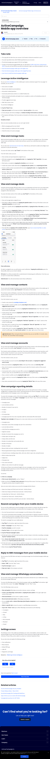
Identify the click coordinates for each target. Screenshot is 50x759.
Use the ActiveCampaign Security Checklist (11, 688)
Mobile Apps (6, 12)
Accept (24, 756)
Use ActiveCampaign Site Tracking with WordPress (13, 693)
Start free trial (25, 676)
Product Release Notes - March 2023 (9, 691)
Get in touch (15, 673)
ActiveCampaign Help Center (9, 10)
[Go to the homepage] (7, 2)
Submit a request (25, 719)
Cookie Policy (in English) (31, 753)
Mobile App (9, 655)
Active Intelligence (17, 655)
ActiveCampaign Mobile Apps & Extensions (30, 10)
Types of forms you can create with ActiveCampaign (13, 695)
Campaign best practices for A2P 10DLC (10, 698)
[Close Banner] (48, 752)
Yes (5, 664)
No (12, 664)
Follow (45, 32)
